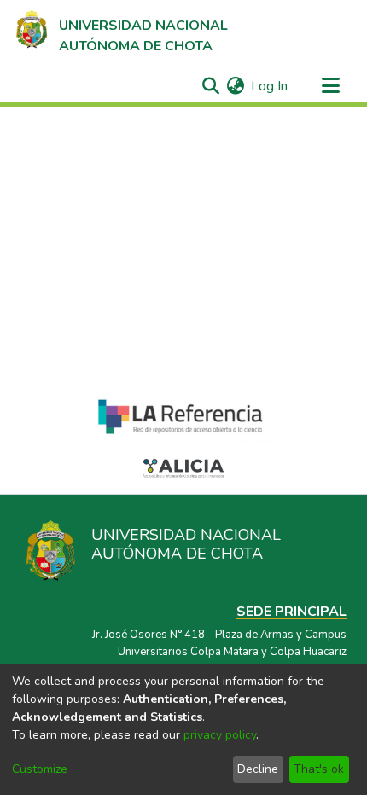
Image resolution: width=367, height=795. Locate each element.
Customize (39, 769)
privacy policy (220, 735)
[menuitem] (235, 86)
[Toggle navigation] (330, 86)
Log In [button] (270, 86)
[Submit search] (210, 86)
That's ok (319, 769)
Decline (257, 769)
